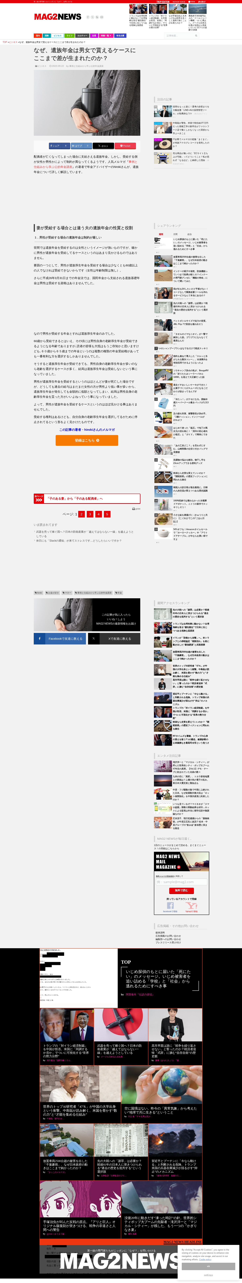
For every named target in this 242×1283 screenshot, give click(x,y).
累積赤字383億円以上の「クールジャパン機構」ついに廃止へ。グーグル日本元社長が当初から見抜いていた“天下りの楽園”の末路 (197, 23)
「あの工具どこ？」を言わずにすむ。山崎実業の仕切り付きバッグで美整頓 (190, 448)
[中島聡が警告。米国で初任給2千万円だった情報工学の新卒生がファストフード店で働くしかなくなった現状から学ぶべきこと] (163, 132)
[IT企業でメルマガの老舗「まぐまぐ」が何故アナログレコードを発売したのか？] (163, 149)
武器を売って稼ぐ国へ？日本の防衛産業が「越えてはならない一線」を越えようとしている (119, 1049)
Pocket (126, 146)
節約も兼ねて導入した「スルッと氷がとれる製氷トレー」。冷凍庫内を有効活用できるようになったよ (190, 359)
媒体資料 (160, 932)
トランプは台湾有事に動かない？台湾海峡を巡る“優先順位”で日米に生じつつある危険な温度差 (138, 20)
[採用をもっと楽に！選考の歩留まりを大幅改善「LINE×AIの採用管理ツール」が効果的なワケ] (163, 116)
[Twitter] (92, 17)
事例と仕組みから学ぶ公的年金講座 (86, 66)
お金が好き (53, 593)
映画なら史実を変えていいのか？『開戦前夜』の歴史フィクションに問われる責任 (190, 476)
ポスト (104, 146)
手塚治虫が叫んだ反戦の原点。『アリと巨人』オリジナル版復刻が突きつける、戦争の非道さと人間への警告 (79, 1226)
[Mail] (102, 17)
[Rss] (97, 17)
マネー (68, 593)
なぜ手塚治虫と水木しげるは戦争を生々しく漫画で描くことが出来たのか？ (178, 19)
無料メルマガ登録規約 (165, 876)
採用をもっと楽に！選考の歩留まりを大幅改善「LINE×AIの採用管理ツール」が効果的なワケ (191, 110)
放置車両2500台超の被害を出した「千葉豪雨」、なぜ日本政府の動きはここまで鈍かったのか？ (190, 260)
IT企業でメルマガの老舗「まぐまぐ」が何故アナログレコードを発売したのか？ (191, 142)
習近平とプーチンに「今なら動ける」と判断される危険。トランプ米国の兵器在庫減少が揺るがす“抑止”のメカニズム (174, 1166)
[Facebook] (88, 17)
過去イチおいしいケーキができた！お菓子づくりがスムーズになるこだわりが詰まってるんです (190, 388)
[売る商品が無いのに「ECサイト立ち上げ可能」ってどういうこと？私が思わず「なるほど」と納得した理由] (163, 163)
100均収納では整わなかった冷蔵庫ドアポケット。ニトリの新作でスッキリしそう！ (190, 503)
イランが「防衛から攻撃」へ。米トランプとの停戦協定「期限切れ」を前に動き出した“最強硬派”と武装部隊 (191, 641)
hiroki (39, 593)
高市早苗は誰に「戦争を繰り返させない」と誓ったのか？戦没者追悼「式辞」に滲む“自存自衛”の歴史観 (191, 683)
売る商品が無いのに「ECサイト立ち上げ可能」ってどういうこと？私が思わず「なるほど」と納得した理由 (191, 156)
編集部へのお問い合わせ (168, 939)
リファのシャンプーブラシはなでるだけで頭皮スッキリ (181, 348)
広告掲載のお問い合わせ (168, 936)
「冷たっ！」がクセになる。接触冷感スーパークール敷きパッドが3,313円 (191, 402)
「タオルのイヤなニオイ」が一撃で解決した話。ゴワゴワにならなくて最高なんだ (190, 337)
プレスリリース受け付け (168, 942)
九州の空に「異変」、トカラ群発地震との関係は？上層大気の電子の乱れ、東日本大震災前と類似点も (191, 779)
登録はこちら (85, 440)
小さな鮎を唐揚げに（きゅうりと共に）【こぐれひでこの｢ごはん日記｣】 (190, 518)
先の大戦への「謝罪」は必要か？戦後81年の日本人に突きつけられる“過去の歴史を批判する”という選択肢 (191, 613)
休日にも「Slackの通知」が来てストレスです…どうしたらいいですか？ (79, 540)
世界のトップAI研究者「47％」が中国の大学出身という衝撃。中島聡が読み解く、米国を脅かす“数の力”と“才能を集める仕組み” (80, 1110)
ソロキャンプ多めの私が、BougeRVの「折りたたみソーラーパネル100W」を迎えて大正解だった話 (191, 373)
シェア (55, 146)
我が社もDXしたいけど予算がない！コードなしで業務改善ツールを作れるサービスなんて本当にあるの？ (190, 292)
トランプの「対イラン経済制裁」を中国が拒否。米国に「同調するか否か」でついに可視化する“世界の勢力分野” (158, 22)
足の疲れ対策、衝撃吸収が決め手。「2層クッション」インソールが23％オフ (190, 416)
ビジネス (42, 66)
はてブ (78, 146)
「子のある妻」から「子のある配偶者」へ (74, 498)
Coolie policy (205, 1259)
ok (208, 1266)
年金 (120, 593)
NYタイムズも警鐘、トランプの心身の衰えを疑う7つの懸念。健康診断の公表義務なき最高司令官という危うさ (191, 739)
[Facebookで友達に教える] (60, 633)
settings (208, 1275)
